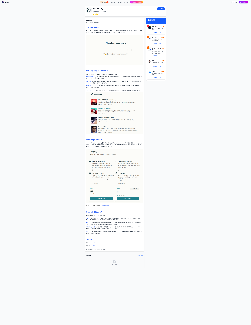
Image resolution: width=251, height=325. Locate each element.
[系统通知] (229, 2)
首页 (96, 2)
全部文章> (141, 255)
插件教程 (113, 2)
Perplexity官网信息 (104, 205)
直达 (160, 32)
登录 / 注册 (235, 2)
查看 (94, 242)
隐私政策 (120, 2)
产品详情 (155, 32)
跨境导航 (126, 2)
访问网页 (162, 8)
